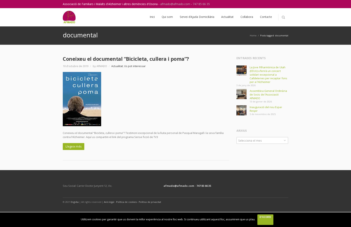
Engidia (74, 201)
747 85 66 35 (201, 4)
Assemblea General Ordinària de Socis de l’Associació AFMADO (268, 94)
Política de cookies (126, 201)
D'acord (265, 217)
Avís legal (109, 201)
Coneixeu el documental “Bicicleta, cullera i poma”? (126, 58)
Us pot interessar (135, 66)
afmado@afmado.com (175, 4)
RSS (284, 4)
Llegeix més (73, 146)
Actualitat (117, 66)
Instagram (276, 4)
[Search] (283, 17)
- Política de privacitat (149, 201)
